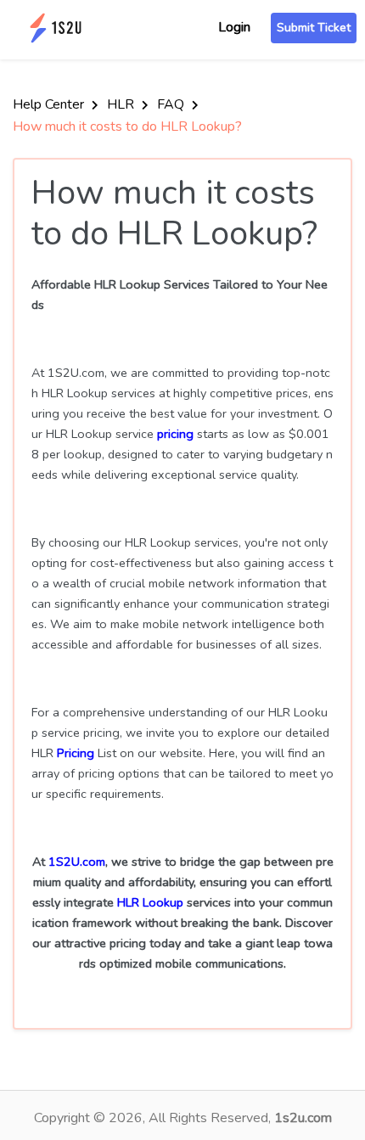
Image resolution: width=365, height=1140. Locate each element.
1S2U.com (76, 861)
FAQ (172, 104)
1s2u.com (303, 1118)
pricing (175, 433)
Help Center (50, 104)
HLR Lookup (150, 902)
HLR (122, 104)
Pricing (75, 752)
